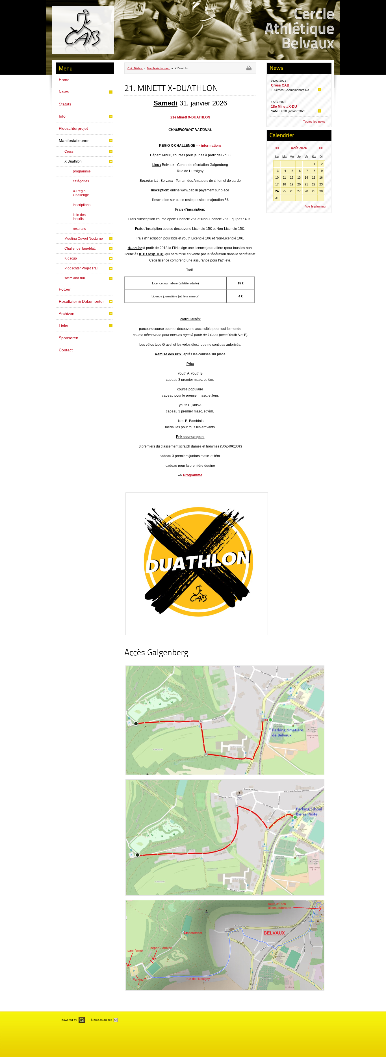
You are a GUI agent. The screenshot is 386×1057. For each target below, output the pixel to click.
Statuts (65, 104)
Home (64, 79)
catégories (81, 181)
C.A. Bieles (135, 68)
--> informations (209, 146)
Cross (68, 152)
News (64, 92)
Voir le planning (315, 206)
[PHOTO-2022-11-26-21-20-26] (196, 635)
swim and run (74, 278)
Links (63, 325)
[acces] (225, 991)
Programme (192, 475)
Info (62, 116)
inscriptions (81, 205)
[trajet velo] (225, 896)
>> (321, 148)
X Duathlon (73, 161)
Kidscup (70, 258)
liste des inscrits (79, 217)
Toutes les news (314, 121)
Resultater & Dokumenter (81, 301)
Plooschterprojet (73, 128)
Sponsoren (68, 338)
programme (82, 171)
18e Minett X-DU (284, 107)
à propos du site (101, 1019)
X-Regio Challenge (81, 193)
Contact (66, 350)
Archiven (66, 313)
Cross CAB (280, 85)
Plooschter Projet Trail (81, 268)
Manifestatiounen (74, 140)
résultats (79, 229)
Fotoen (65, 289)
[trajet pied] (225, 775)
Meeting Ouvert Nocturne (83, 239)
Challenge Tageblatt (80, 248)
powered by (69, 1019)
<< (277, 148)
